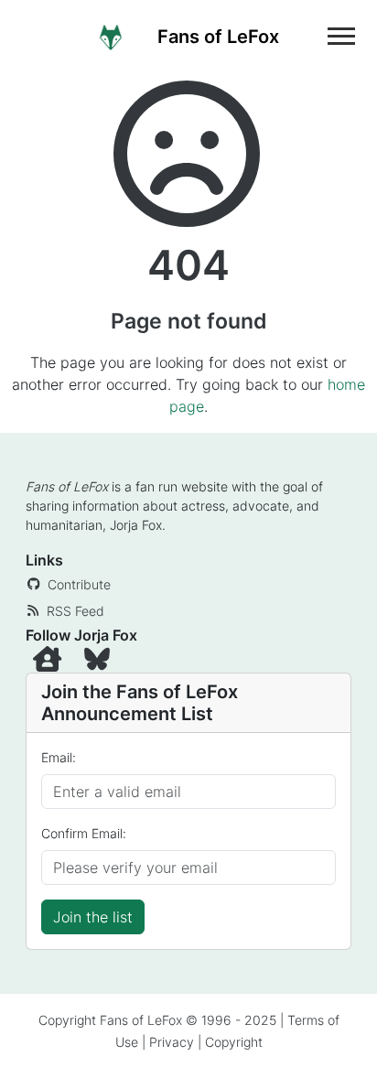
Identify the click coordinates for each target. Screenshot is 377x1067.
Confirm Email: (83, 833)
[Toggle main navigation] (341, 36)
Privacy (171, 1042)
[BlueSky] (99, 663)
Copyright (234, 1042)
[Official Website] (51, 663)
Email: (58, 757)
